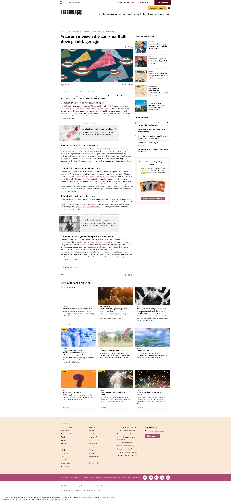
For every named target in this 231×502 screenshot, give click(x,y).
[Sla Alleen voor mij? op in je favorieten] (168, 330)
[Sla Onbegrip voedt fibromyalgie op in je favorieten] (130, 330)
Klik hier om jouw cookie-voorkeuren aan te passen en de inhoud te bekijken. (89, 497)
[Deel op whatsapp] (132, 47)
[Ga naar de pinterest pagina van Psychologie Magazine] (168, 477)
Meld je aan (151, 436)
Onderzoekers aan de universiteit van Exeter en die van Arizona (84, 109)
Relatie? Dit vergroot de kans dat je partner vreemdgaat (153, 150)
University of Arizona (87, 154)
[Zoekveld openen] (169, 8)
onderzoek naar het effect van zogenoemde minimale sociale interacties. (91, 177)
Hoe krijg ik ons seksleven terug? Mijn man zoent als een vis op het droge (152, 137)
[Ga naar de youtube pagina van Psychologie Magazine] (156, 477)
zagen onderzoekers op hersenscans (88, 207)
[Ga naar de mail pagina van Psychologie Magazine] (151, 477)
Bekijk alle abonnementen (153, 199)
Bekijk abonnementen (157, 8)
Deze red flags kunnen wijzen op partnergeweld (149, 144)
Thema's (68, 31)
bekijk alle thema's (82, 268)
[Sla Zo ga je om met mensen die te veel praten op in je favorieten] (130, 372)
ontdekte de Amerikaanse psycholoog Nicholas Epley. (96, 242)
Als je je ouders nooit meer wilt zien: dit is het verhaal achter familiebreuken (153, 124)
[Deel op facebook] (126, 47)
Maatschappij (77, 31)
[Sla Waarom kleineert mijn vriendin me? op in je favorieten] (93, 288)
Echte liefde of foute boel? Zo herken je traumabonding (151, 131)
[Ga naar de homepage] (71, 12)
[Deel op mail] (129, 47)
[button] (162, 2)
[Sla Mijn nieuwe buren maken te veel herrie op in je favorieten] (168, 372)
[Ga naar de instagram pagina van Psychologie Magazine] (162, 477)
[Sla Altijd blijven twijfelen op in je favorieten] (93, 372)
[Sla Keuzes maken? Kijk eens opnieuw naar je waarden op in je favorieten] (130, 288)
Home (62, 31)
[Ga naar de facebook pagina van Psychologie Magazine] (145, 477)
